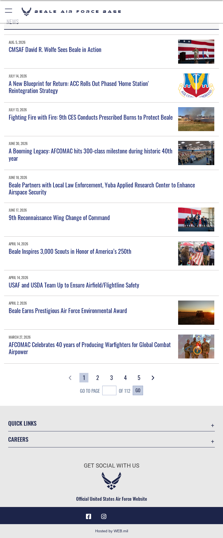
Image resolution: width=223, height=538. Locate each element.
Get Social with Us (111, 465)
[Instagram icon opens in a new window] (104, 516)
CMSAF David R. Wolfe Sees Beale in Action (55, 49)
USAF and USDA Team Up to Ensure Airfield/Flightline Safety (74, 284)
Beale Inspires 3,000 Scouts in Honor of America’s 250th (70, 251)
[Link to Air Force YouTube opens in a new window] (119, 515)
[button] (9, 11)
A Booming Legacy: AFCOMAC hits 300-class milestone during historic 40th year (90, 154)
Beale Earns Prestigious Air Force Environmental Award (68, 310)
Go (137, 390)
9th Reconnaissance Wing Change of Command (59, 217)
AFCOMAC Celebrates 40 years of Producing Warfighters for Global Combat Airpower (90, 348)
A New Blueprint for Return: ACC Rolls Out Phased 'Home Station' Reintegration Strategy (79, 87)
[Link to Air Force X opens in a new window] (134, 515)
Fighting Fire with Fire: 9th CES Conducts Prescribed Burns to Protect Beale (91, 117)
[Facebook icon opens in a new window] (89, 516)
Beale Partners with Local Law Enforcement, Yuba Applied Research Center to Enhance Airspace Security (102, 188)
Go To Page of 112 (105, 390)
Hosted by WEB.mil (111, 531)
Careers (18, 439)
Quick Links (22, 423)
